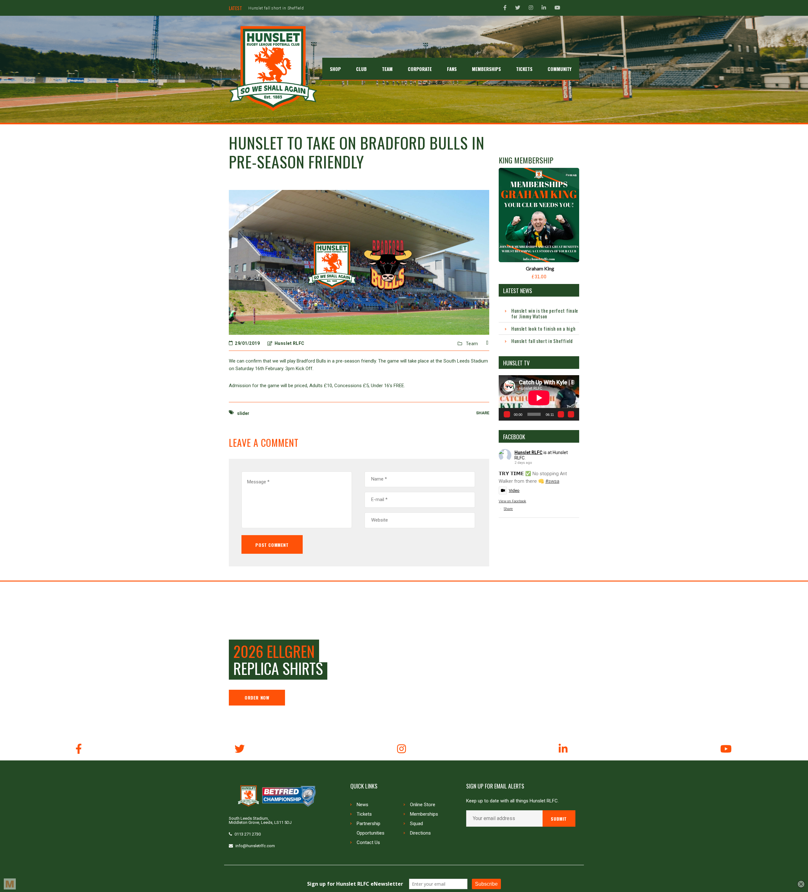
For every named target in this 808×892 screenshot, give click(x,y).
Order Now (257, 697)
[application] (539, 397)
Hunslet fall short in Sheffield (276, 8)
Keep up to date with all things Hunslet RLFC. (512, 801)
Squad (416, 823)
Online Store (422, 804)
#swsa (552, 481)
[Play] (507, 414)
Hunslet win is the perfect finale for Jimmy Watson (544, 313)
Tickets (364, 814)
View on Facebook (512, 501)
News (362, 804)
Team (472, 343)
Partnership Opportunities (370, 828)
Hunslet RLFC (528, 452)
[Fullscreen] (571, 414)
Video (514, 490)
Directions (420, 833)
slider (243, 413)
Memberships (424, 814)
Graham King (540, 268)
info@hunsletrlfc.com (255, 845)
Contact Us (368, 842)
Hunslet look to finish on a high (543, 328)
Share (508, 509)
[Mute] (561, 414)
